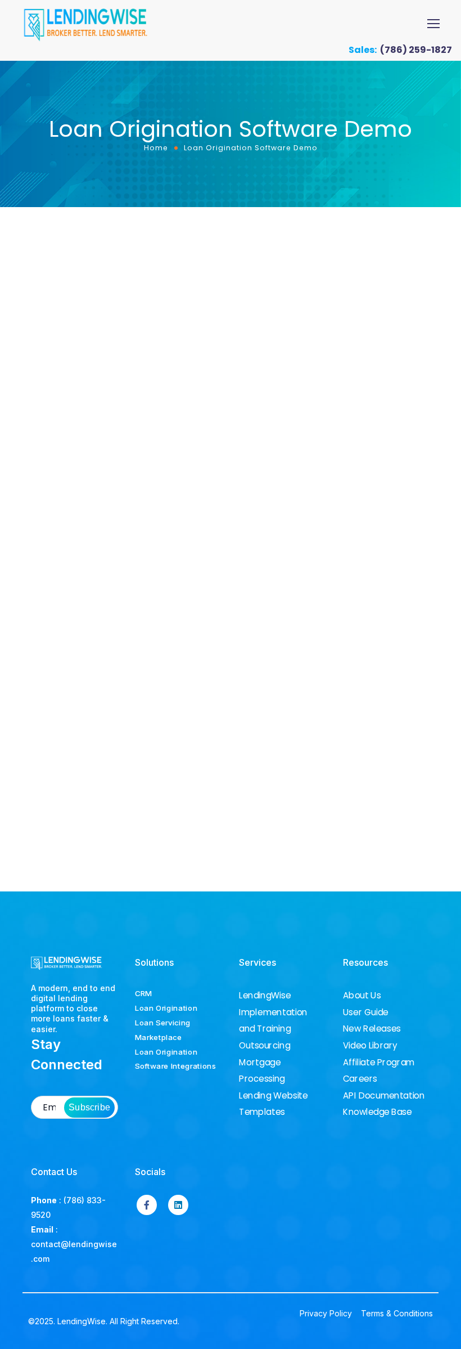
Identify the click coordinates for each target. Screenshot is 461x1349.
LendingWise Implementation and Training (273, 1012)
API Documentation (383, 1096)
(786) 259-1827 (416, 49)
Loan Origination (166, 1007)
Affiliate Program (378, 1062)
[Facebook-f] (147, 1205)
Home (156, 148)
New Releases (372, 1029)
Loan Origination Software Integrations (175, 1059)
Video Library (370, 1045)
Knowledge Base (377, 1112)
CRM (143, 993)
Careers (360, 1079)
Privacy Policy (326, 1313)
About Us (362, 995)
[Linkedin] (178, 1205)
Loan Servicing (163, 1022)
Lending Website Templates (273, 1104)
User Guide (365, 1012)
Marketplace (158, 1037)
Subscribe (89, 1107)
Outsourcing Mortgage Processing (264, 1062)
